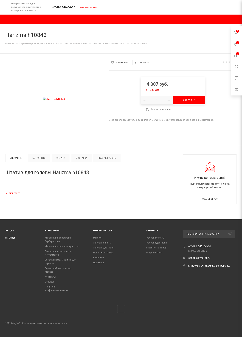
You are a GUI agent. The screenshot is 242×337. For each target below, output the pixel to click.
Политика (98, 262)
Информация (102, 230)
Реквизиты (99, 257)
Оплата (60, 158)
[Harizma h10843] (54, 99)
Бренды (10, 237)
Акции (9, 230)
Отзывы (49, 281)
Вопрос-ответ (154, 252)
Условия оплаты (102, 242)
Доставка (81, 158)
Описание (15, 158)
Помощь (152, 230)
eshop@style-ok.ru (199, 257)
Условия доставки (103, 247)
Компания (52, 230)
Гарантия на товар (103, 252)
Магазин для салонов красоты (61, 246)
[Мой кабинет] (235, 8)
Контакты (50, 276)
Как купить (39, 158)
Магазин (97, 237)
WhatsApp (121, 309)
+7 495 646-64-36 (63, 7)
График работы (107, 158)
